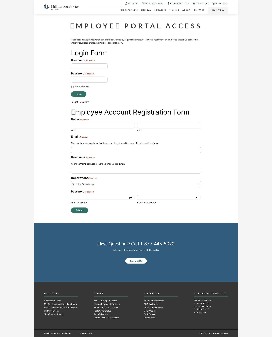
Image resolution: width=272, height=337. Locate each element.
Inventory (218, 10)
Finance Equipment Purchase (107, 304)
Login (79, 94)
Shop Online (202, 3)
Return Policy (150, 317)
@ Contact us (200, 312)
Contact (199, 10)
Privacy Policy (86, 333)
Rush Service (149, 314)
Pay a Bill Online (101, 314)
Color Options (150, 311)
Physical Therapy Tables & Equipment (60, 307)
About (186, 10)
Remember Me (82, 86)
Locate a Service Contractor (106, 317)
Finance (174, 10)
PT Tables (160, 10)
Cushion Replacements (154, 307)
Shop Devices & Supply (54, 314)
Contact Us (136, 260)
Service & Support (154, 3)
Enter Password (79, 202)
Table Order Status (102, 311)
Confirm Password (146, 202)
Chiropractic (129, 10)
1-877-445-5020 (157, 243)
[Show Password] (130, 198)
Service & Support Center (105, 300)
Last (139, 130)
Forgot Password (80, 101)
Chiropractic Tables (52, 300)
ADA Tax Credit (151, 304)
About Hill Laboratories (154, 300)
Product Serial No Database (106, 307)
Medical (146, 10)
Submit (79, 210)
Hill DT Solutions (51, 311)
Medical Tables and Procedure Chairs (60, 304)
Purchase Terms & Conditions (57, 333)
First (73, 130)
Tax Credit (133, 3)
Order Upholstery (179, 3)
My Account (222, 3)
